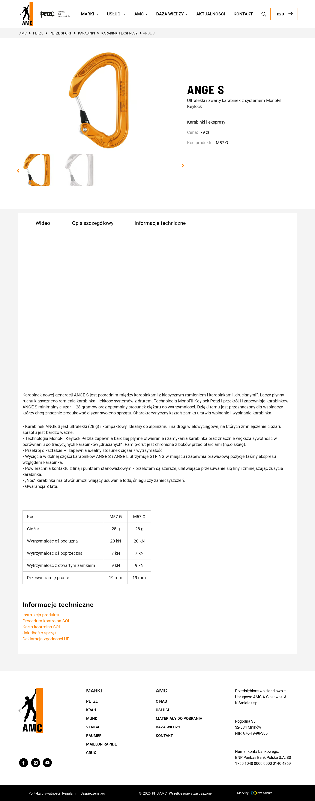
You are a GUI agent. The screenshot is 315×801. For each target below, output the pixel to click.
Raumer (94, 735)
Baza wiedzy (168, 727)
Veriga (92, 727)
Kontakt (164, 735)
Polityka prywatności (44, 793)
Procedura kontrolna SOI (45, 620)
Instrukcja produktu (40, 614)
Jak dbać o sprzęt (39, 632)
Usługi (162, 710)
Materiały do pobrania (179, 718)
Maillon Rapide (101, 744)
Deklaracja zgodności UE (45, 638)
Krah (91, 710)
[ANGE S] (100, 100)
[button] (96, 13)
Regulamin (70, 793)
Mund (92, 718)
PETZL (92, 701)
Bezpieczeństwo (93, 793)
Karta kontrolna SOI (41, 626)
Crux (91, 752)
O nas (161, 701)
